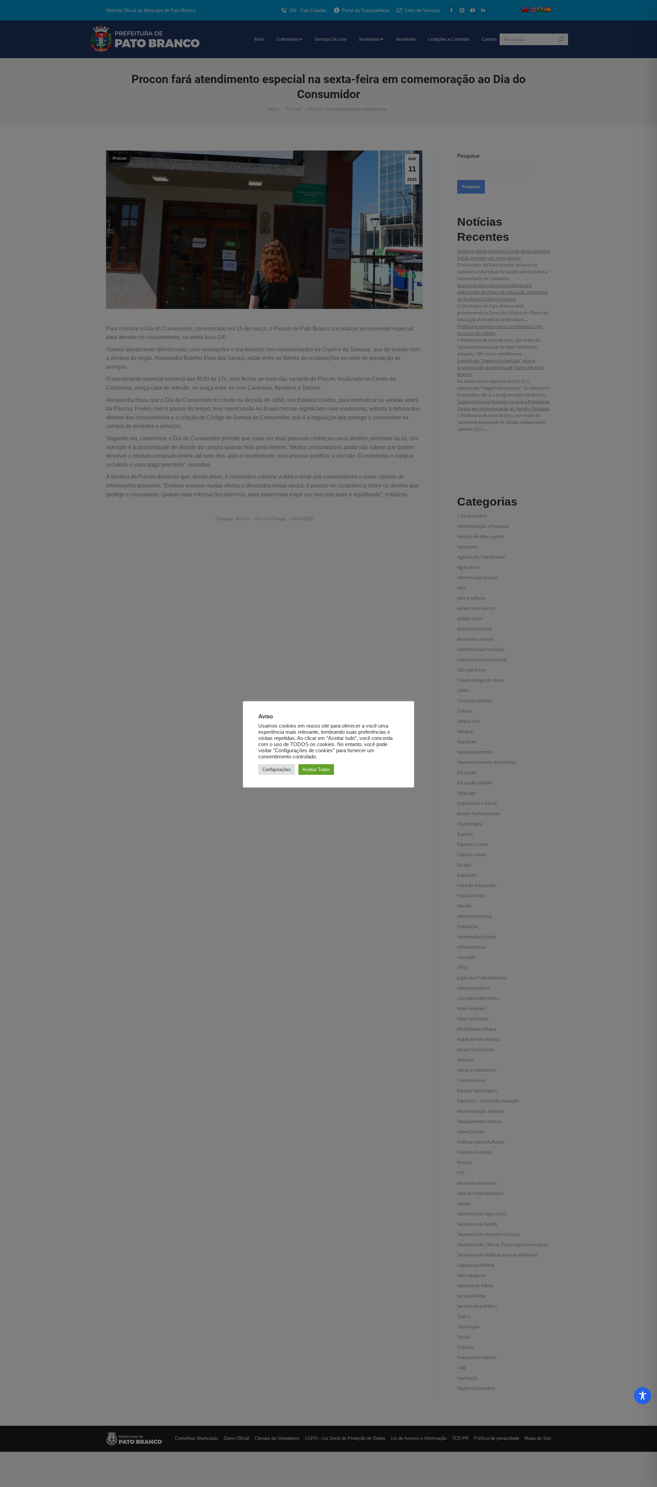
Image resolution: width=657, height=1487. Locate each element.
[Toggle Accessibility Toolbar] (642, 1395)
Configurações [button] (276, 769)
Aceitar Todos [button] (316, 769)
